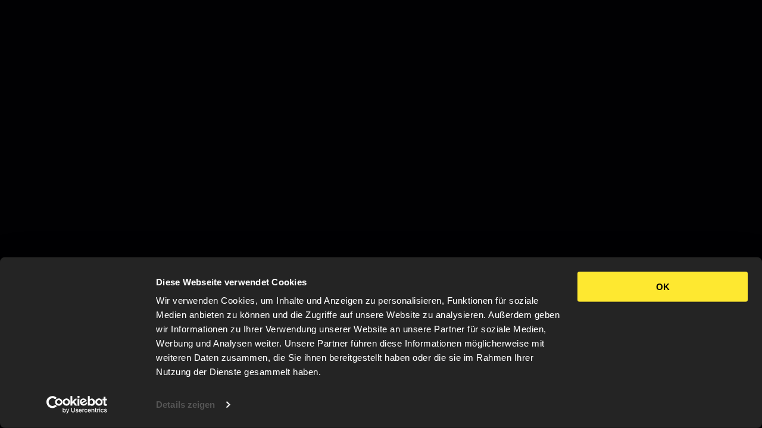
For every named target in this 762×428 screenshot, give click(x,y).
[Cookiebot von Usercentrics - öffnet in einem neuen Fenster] (77, 405)
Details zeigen (185, 404)
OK (663, 287)
